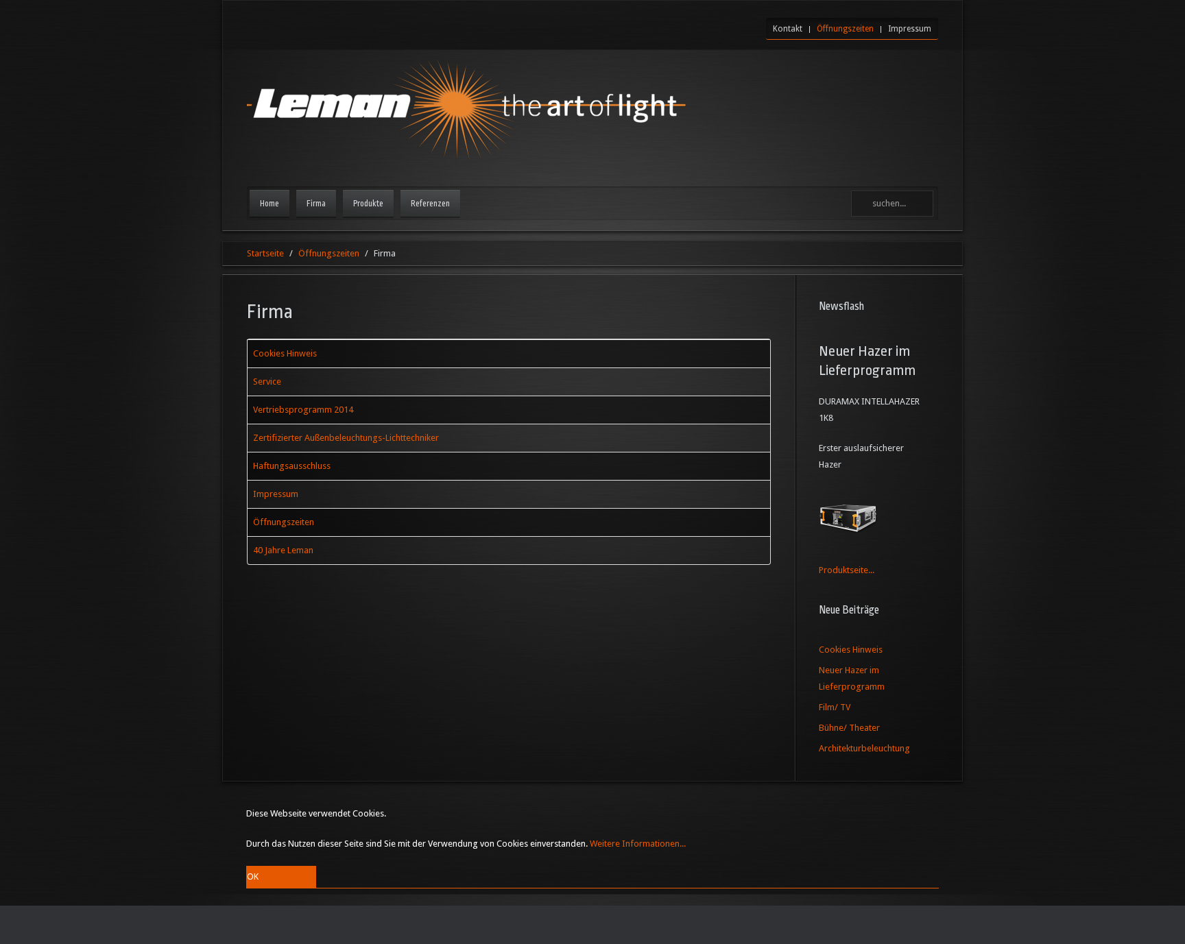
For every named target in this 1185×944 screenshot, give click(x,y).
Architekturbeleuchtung (864, 748)
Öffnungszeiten (845, 29)
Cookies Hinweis (285, 353)
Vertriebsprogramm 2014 (303, 409)
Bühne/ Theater (849, 728)
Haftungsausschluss (292, 466)
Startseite (265, 253)
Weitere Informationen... (638, 843)
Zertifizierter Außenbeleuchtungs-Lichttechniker (346, 438)
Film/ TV (834, 707)
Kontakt (787, 29)
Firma (316, 203)
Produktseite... (846, 570)
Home (269, 203)
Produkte (368, 203)
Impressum (909, 29)
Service (267, 381)
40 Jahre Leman (283, 550)
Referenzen (430, 203)
